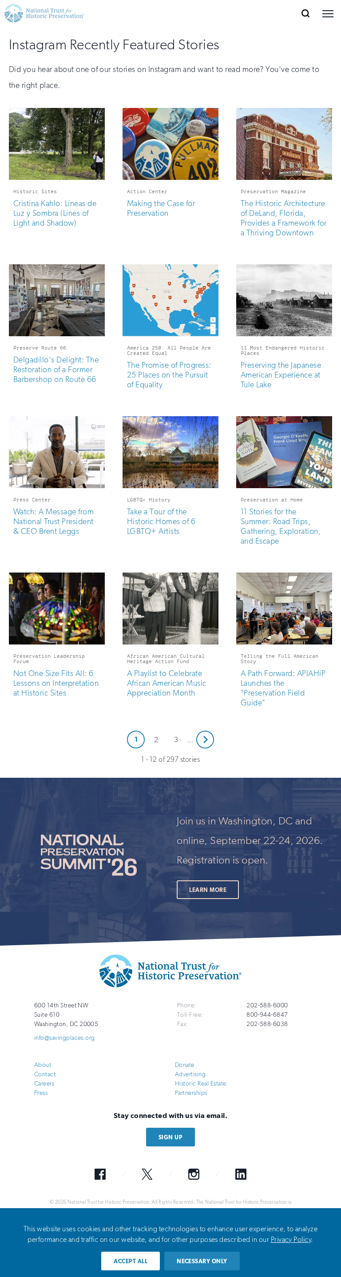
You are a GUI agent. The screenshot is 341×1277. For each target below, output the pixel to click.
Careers (44, 1083)
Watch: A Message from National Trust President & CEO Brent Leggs (53, 521)
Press (41, 1093)
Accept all (130, 1261)
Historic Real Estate (200, 1083)
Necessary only (202, 1261)
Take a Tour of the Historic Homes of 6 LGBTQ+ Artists (161, 521)
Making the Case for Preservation (161, 208)
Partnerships (191, 1093)
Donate (184, 1065)
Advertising (190, 1074)
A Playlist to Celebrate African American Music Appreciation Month (166, 683)
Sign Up (170, 1137)
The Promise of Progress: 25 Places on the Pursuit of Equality (169, 375)
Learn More (207, 890)
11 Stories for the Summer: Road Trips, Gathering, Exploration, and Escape (281, 526)
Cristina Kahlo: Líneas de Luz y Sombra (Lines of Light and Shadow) (54, 213)
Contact (45, 1074)
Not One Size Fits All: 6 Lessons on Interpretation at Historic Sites (56, 683)
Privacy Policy (291, 1239)
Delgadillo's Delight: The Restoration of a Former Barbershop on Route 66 (56, 369)
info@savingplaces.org (64, 1038)
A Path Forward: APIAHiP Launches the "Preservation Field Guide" (283, 688)
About (42, 1065)
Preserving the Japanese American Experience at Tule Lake (281, 375)
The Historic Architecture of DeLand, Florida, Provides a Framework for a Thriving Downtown (284, 218)
